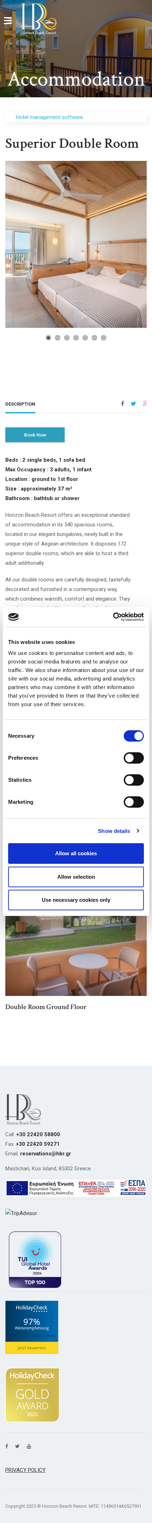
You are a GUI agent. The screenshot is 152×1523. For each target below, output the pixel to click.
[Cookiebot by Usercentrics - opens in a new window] (113, 617)
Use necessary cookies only (76, 900)
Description (20, 404)
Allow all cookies (76, 853)
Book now (35, 435)
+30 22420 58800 (38, 1134)
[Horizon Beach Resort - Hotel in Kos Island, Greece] (39, 19)
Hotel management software (49, 117)
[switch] (134, 758)
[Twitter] (133, 403)
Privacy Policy (25, 1470)
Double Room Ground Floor (45, 1007)
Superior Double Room (72, 143)
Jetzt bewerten (32, 1348)
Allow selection (76, 877)
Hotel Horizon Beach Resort (31, 1335)
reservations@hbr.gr (45, 1153)
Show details (114, 831)
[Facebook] (122, 403)
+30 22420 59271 (38, 1144)
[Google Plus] (145, 403)
